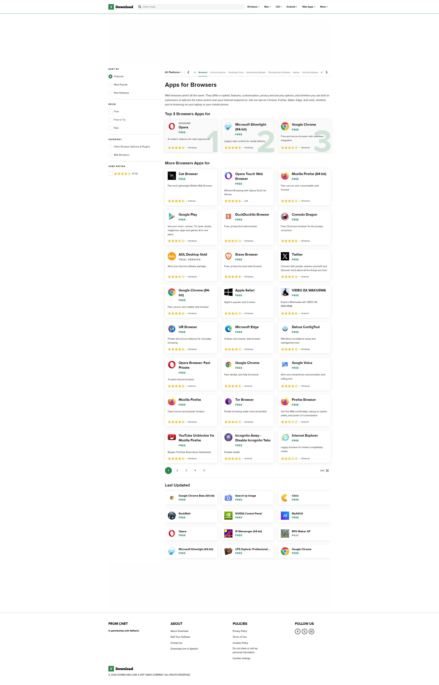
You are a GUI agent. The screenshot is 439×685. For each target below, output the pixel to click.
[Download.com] (120, 7)
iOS (278, 7)
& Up (135, 173)
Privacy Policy (240, 631)
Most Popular (121, 84)
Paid (116, 128)
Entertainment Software (279, 72)
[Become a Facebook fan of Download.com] (297, 631)
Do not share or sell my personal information (245, 650)
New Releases (121, 92)
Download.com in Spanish (184, 648)
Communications (218, 72)
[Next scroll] (326, 72)
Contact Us (176, 642)
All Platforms (172, 72)
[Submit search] (140, 7)
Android (291, 7)
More (323, 6)
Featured (118, 76)
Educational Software (256, 72)
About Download (179, 631)
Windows (252, 7)
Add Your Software (180, 636)
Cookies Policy (240, 642)
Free (116, 111)
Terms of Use (240, 636)
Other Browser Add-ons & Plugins (132, 146)
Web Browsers (121, 154)
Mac (266, 7)
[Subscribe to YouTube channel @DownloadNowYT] (311, 631)
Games (296, 72)
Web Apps (307, 7)
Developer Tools (236, 72)
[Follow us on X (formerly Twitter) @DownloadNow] (304, 631)
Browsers (203, 72)
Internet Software (310, 72)
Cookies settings (241, 658)
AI (195, 72)
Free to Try (120, 119)
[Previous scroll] (188, 72)
